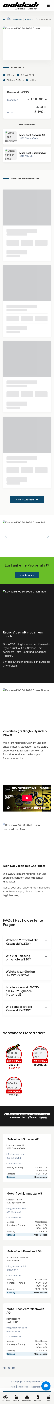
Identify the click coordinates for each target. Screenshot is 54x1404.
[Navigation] (48, 5)
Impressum (23, 1387)
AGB (13, 1387)
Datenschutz (37, 1387)
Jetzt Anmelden (27, 575)
